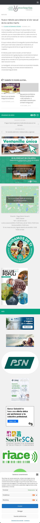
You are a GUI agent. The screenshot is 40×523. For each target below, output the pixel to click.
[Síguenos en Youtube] (31, 115)
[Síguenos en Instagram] (37, 115)
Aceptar (20, 506)
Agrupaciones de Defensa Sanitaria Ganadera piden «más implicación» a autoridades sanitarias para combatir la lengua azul (27, 98)
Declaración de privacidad (17, 520)
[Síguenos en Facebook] (34, 115)
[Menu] (37, 2)
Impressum (26, 520)
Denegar (20, 511)
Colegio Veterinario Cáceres (12, 26)
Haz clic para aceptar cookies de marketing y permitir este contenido (20, 170)
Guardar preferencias (20, 516)
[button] (37, 474)
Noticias (4, 14)
